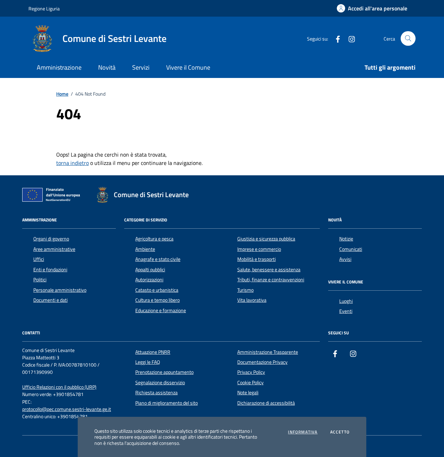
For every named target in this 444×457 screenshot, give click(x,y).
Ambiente (145, 249)
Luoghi (346, 301)
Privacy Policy (251, 372)
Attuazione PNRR (152, 352)
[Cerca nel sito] (408, 38)
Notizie (346, 239)
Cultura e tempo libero (157, 300)
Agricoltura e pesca (154, 239)
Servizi (141, 67)
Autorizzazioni (149, 279)
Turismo (245, 290)
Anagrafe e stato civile (157, 259)
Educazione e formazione (160, 310)
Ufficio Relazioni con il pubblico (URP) (59, 387)
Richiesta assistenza (156, 392)
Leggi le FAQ (147, 362)
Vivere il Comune (188, 67)
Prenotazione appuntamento (164, 372)
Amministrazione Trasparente (267, 352)
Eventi (345, 311)
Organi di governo (51, 239)
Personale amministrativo (59, 290)
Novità (107, 67)
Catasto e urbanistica (156, 290)
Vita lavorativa (251, 300)
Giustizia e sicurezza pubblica (266, 239)
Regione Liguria (44, 8)
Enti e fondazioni (50, 269)
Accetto (340, 432)
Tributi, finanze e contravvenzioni (270, 279)
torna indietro (72, 163)
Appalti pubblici (150, 269)
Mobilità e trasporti (256, 259)
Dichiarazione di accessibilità (266, 403)
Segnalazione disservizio (160, 382)
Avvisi (345, 259)
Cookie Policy (250, 382)
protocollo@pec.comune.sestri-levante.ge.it (66, 409)
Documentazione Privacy (262, 362)
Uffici (38, 259)
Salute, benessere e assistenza (268, 269)
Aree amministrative (54, 249)
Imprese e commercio (259, 249)
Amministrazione (59, 67)
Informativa (302, 432)
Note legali (247, 392)
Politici (39, 279)
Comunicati (350, 249)
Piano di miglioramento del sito (166, 403)
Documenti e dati (50, 300)
